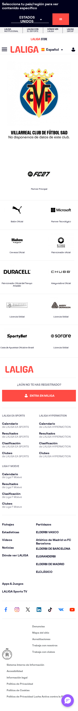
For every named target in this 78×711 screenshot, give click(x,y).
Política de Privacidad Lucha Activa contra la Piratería (39, 696)
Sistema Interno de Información (25, 664)
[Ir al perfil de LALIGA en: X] (28, 610)
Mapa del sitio (40, 632)
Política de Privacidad (20, 683)
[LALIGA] (25, 49)
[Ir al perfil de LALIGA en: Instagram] (17, 610)
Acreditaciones (41, 639)
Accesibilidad (15, 671)
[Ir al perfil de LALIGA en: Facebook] (6, 610)
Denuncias (38, 626)
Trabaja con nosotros (44, 645)
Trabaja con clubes (43, 651)
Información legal (17, 677)
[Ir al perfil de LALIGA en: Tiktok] (50, 610)
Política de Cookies (18, 690)
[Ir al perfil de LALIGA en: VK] (61, 610)
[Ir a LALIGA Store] (39, 39)
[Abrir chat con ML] (67, 700)
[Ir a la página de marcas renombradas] (16, 654)
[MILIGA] (72, 50)
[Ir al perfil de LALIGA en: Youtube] (72, 610)
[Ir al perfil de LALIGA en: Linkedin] (39, 610)
